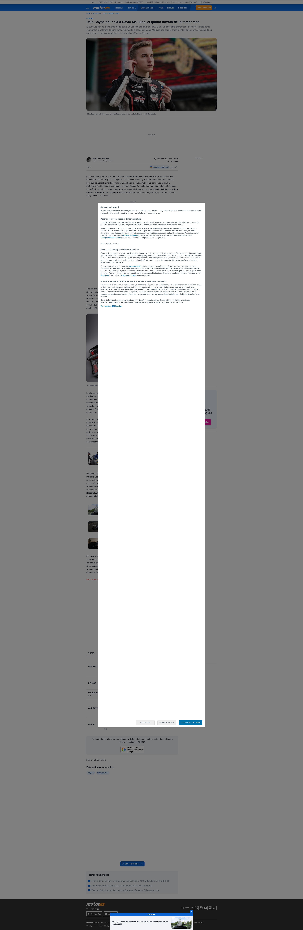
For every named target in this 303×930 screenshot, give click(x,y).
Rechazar (145, 723)
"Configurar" (105, 275)
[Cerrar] (191, 911)
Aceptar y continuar (190, 723)
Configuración (166, 723)
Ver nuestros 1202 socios (111, 306)
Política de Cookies (131, 235)
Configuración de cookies (111, 238)
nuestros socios (135, 266)
